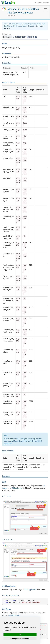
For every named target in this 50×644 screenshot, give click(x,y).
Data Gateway (14, 615)
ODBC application (30, 590)
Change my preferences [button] (20, 639)
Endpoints (31, 26)
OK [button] (20, 635)
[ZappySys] (8, 2)
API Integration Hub (15, 24)
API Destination (16, 488)
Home (5, 24)
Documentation (21, 26)
